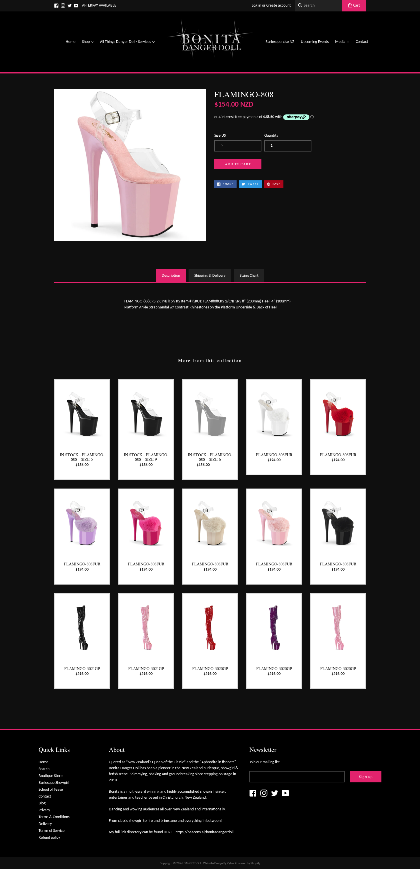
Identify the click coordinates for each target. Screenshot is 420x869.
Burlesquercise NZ (279, 42)
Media (343, 41)
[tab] (171, 275)
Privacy (44, 810)
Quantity (271, 135)
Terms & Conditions (54, 817)
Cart (356, 5)
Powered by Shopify (247, 863)
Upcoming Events (315, 42)
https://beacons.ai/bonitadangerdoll (204, 832)
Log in (256, 5)
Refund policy (49, 838)
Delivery (45, 824)
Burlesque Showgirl (54, 783)
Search (44, 769)
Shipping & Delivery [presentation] (209, 276)
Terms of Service (52, 831)
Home (70, 42)
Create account (278, 5)
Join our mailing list (264, 762)
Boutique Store (51, 776)
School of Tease (51, 790)
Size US (220, 135)
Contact (362, 42)
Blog (42, 803)
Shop (89, 41)
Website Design (213, 863)
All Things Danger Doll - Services (128, 41)
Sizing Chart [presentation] (249, 276)
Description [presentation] (171, 276)
